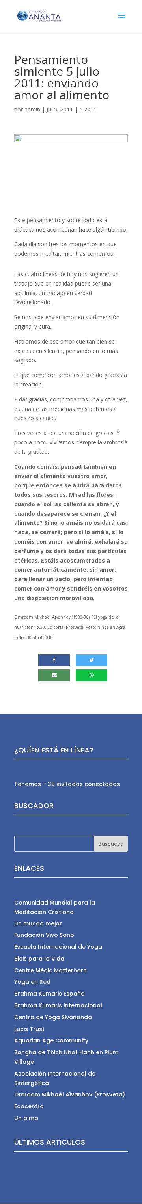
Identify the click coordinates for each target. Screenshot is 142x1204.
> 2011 (88, 109)
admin (32, 109)
